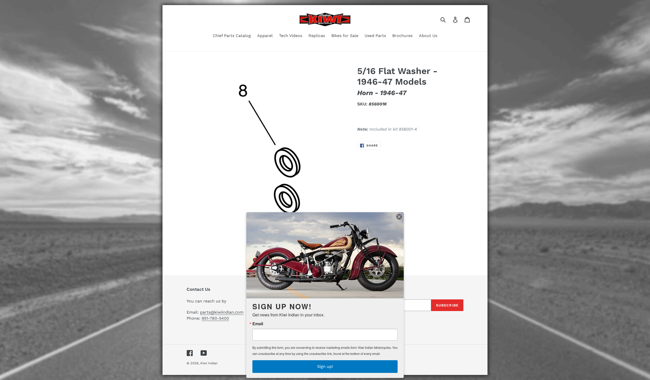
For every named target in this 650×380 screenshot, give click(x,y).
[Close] (399, 217)
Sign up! (325, 366)
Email (257, 324)
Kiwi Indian (209, 363)
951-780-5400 (215, 318)
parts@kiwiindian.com (221, 312)
